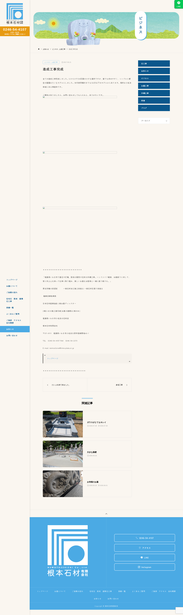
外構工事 (145, 93)
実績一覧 (10, 307)
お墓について (12, 286)
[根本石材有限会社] (15, 14)
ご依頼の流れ (12, 292)
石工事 (145, 63)
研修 (143, 100)
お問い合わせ (12, 335)
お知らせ (10, 329)
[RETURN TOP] (106, 513)
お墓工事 (55, 62)
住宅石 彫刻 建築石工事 (14, 299)
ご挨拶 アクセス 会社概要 (14, 321)
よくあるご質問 (12, 314)
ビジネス (47, 62)
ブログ (144, 108)
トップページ (12, 279)
